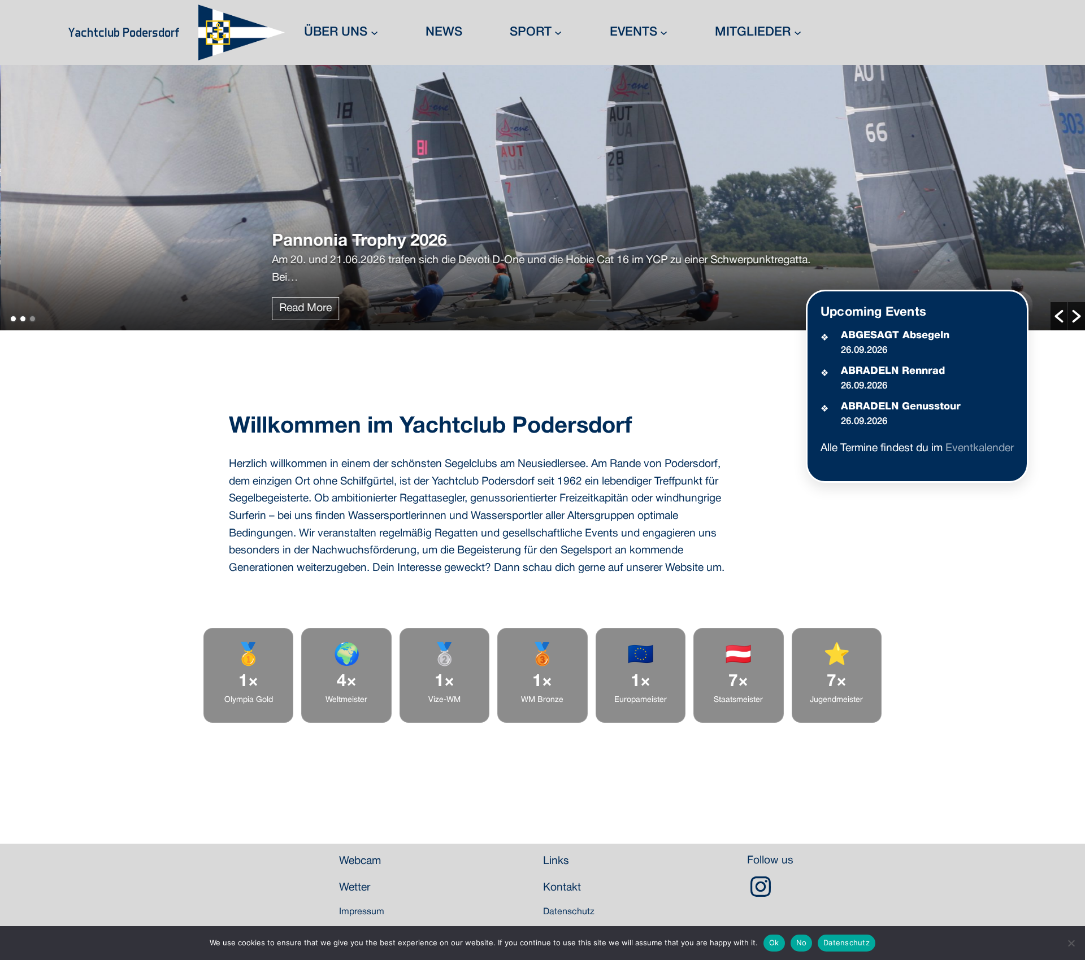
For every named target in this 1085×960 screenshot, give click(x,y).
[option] (542, 197)
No (801, 942)
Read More (305, 308)
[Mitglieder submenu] (797, 32)
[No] (1071, 943)
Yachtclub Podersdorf (124, 32)
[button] (1059, 316)
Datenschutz (846, 942)
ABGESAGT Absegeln (895, 335)
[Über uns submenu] (374, 32)
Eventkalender (979, 448)
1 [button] (13, 318)
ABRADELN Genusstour (901, 406)
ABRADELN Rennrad (893, 371)
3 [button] (32, 318)
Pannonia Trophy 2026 (358, 241)
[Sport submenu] (558, 32)
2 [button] (23, 318)
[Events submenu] (663, 32)
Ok (774, 942)
